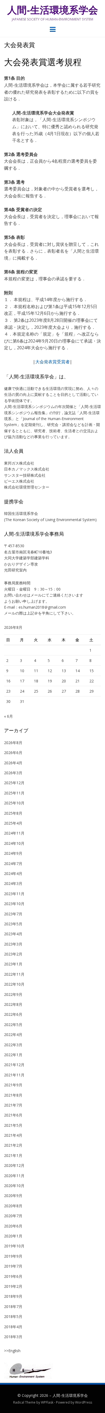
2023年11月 (14, 893)
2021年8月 (13, 1095)
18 (36, 680)
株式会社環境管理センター (26, 487)
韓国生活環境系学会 (21, 513)
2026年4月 (13, 762)
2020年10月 (14, 1185)
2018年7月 (13, 1306)
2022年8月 (13, 1004)
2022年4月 (13, 1034)
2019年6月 (13, 1276)
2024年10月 (14, 843)
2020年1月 (13, 1235)
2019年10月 (14, 1245)
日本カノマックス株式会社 (26, 469)
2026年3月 (13, 772)
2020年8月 (13, 1205)
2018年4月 (13, 1326)
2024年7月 (13, 863)
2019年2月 (13, 1286)
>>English (12, 1350)
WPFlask (47, 1402)
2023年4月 (13, 933)
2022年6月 (13, 1014)
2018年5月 (13, 1316)
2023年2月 (13, 954)
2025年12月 (14, 782)
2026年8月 (13, 742)
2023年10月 (14, 903)
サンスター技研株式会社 (25, 475)
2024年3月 (13, 883)
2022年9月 (13, 994)
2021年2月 (13, 1145)
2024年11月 (14, 833)
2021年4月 (13, 1135)
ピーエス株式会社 (19, 481)
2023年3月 (13, 944)
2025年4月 (13, 823)
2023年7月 (13, 913)
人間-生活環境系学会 (52, 10)
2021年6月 (13, 1115)
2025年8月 (13, 813)
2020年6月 (13, 1226)
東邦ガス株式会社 (19, 463)
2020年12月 (14, 1165)
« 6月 (8, 716)
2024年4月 (13, 873)
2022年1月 (13, 1054)
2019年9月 (13, 1256)
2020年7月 (13, 1215)
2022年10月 (14, 984)
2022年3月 (13, 1044)
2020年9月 (13, 1195)
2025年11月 (14, 793)
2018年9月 (13, 1296)
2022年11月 (14, 974)
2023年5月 (13, 923)
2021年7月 (13, 1105)
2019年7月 (13, 1266)
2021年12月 (14, 1064)
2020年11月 (14, 1175)
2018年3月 (13, 1336)
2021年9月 (13, 1084)
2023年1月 (13, 964)
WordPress (83, 1402)
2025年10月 (14, 802)
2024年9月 (13, 853)
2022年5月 (13, 1024)
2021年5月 (13, 1125)
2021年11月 (14, 1074)
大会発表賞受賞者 (52, 362)
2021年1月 (13, 1155)
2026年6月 (13, 752)
